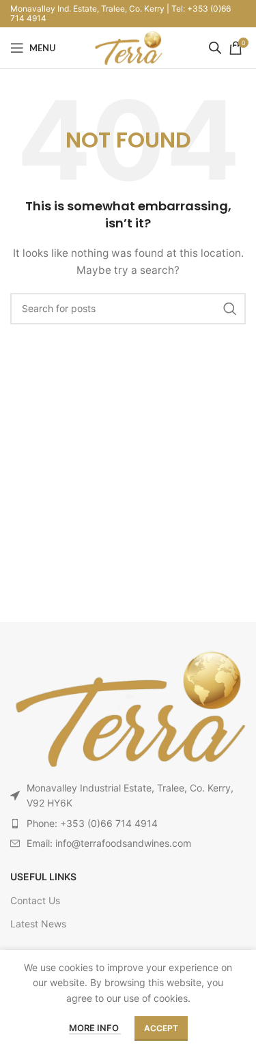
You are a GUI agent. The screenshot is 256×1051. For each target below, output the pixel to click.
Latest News (38, 923)
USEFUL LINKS (43, 876)
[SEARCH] (230, 308)
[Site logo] (128, 47)
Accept (161, 1028)
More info (95, 1027)
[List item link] (128, 823)
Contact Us (35, 900)
